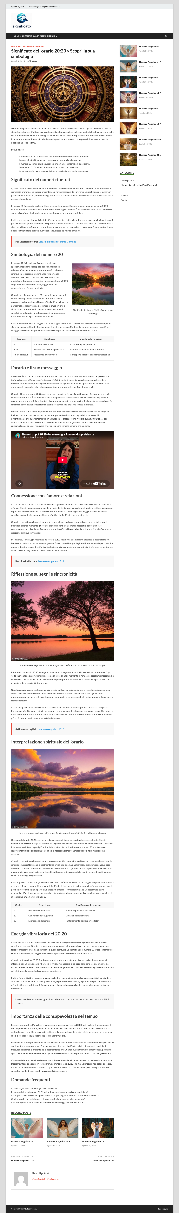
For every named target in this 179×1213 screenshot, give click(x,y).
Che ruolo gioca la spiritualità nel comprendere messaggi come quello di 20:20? (48, 1102)
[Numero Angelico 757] (27, 1128)
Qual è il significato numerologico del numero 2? (34, 1088)
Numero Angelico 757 (23, 1141)
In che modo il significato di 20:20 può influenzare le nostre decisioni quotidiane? (49, 1092)
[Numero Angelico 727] (128, 93)
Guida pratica (127, 180)
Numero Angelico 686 (150, 154)
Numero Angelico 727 (150, 92)
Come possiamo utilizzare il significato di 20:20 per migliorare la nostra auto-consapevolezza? (55, 1095)
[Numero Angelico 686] (128, 155)
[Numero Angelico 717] (128, 108)
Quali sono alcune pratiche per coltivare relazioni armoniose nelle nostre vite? (48, 1099)
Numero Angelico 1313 (51, 729)
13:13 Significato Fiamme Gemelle (57, 241)
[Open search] (166, 36)
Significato (33, 61)
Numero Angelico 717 (150, 108)
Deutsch (125, 200)
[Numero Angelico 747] (63, 1128)
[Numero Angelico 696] (128, 139)
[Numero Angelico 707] (128, 124)
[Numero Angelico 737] (98, 1128)
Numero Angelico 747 (58, 1141)
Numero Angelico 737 (93, 1141)
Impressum (163, 1209)
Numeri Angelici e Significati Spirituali (43, 7)
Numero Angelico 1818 (51, 561)
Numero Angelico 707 (150, 123)
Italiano (124, 195)
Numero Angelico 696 (150, 139)
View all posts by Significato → (45, 1179)
